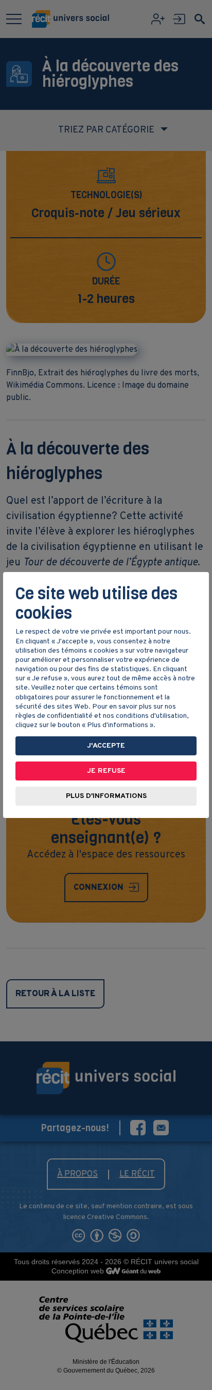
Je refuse (106, 771)
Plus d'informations (106, 796)
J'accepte (106, 745)
